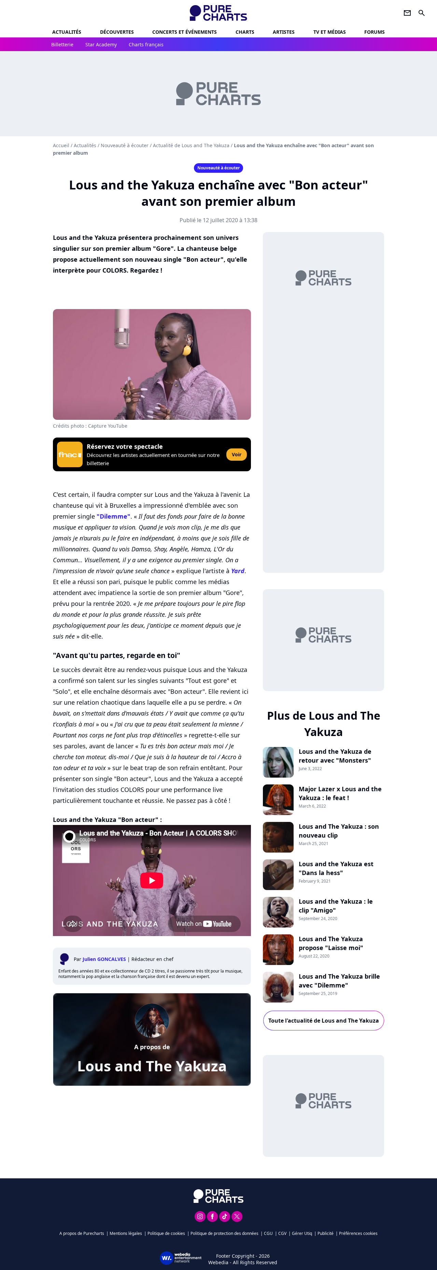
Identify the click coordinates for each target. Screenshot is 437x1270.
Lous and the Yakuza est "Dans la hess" (336, 868)
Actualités (66, 32)
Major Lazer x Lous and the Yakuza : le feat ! (340, 793)
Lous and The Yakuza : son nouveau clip (339, 830)
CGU (268, 1233)
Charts (245, 32)
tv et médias (329, 32)
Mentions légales (126, 1233)
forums (374, 32)
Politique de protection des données (224, 1233)
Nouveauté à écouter (125, 145)
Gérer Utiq (302, 1233)
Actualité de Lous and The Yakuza (191, 145)
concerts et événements (184, 32)
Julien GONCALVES (104, 959)
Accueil (61, 145)
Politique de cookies (166, 1233)
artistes (284, 32)
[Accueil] (219, 13)
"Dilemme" (113, 516)
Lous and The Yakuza (152, 1065)
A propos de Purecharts (81, 1233)
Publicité (326, 1233)
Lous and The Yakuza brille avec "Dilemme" (339, 980)
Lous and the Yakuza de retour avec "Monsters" (335, 755)
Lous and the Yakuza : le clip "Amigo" (336, 905)
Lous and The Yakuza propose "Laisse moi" (331, 943)
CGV (282, 1233)
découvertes (117, 32)
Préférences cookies (358, 1233)
